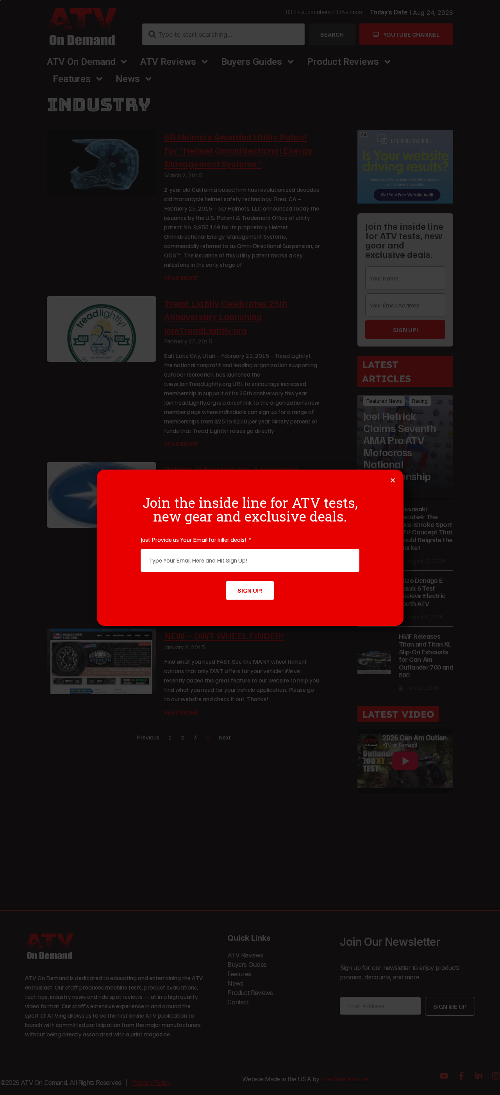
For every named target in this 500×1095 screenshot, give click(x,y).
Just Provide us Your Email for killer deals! (194, 539)
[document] (250, 547)
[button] (393, 480)
